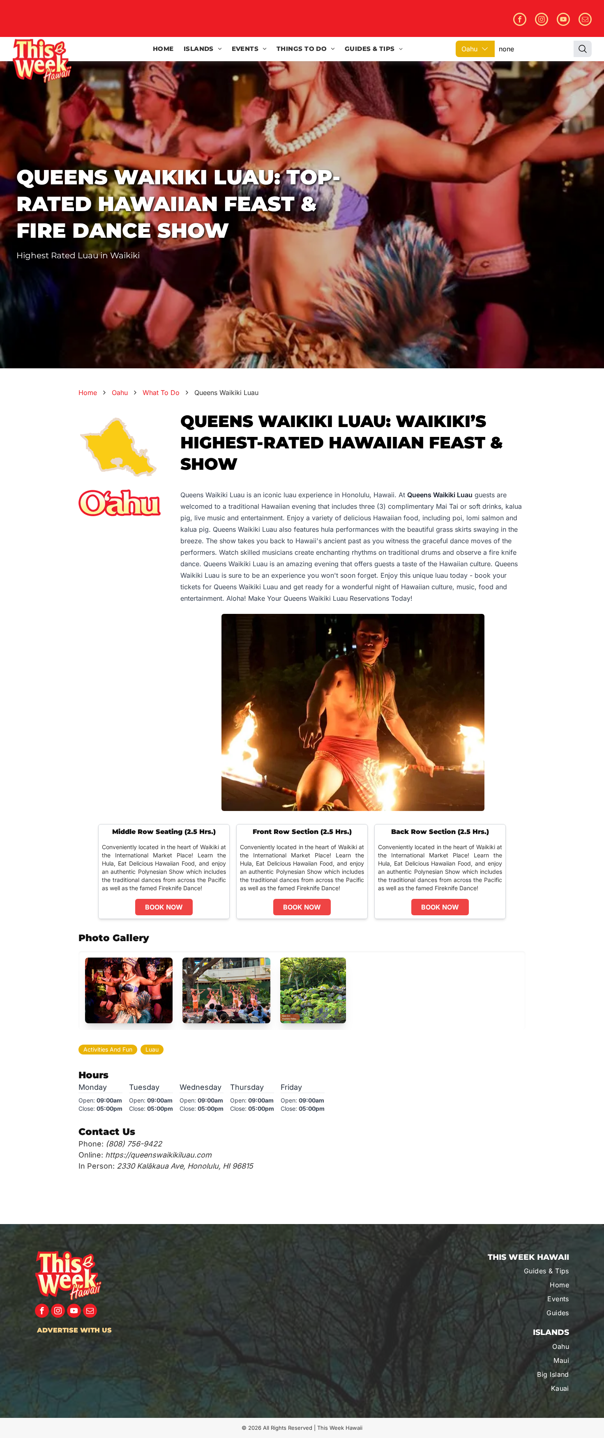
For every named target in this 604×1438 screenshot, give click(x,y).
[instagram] (541, 20)
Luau (152, 1049)
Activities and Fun (107, 1049)
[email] (585, 20)
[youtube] (563, 20)
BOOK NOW (164, 907)
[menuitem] (163, 49)
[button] (129, 990)
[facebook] (519, 20)
